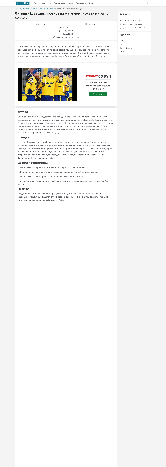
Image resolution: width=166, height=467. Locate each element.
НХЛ (121, 41)
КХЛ (121, 44)
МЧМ (122, 52)
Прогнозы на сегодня (63, 3)
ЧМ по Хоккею (126, 48)
